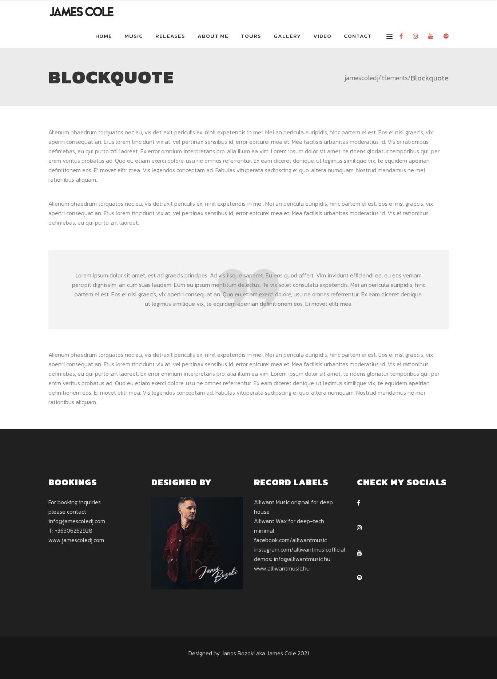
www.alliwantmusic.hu (282, 568)
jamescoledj (361, 78)
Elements (394, 78)
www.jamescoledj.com (76, 540)
